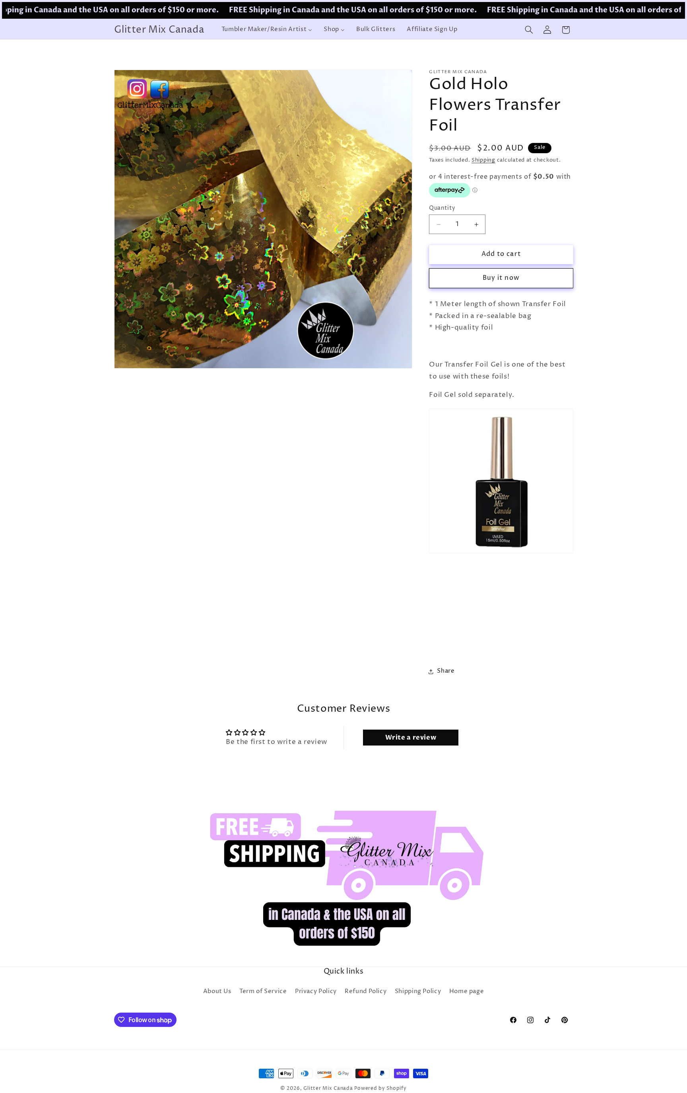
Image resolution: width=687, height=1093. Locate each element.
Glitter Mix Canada (328, 1088)
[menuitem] (266, 30)
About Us (217, 991)
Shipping (483, 160)
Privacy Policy (316, 991)
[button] (529, 30)
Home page (466, 991)
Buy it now (501, 278)
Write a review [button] (411, 737)
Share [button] (445, 671)
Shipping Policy (418, 991)
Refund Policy (365, 991)
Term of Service (263, 991)
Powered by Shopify (380, 1088)
